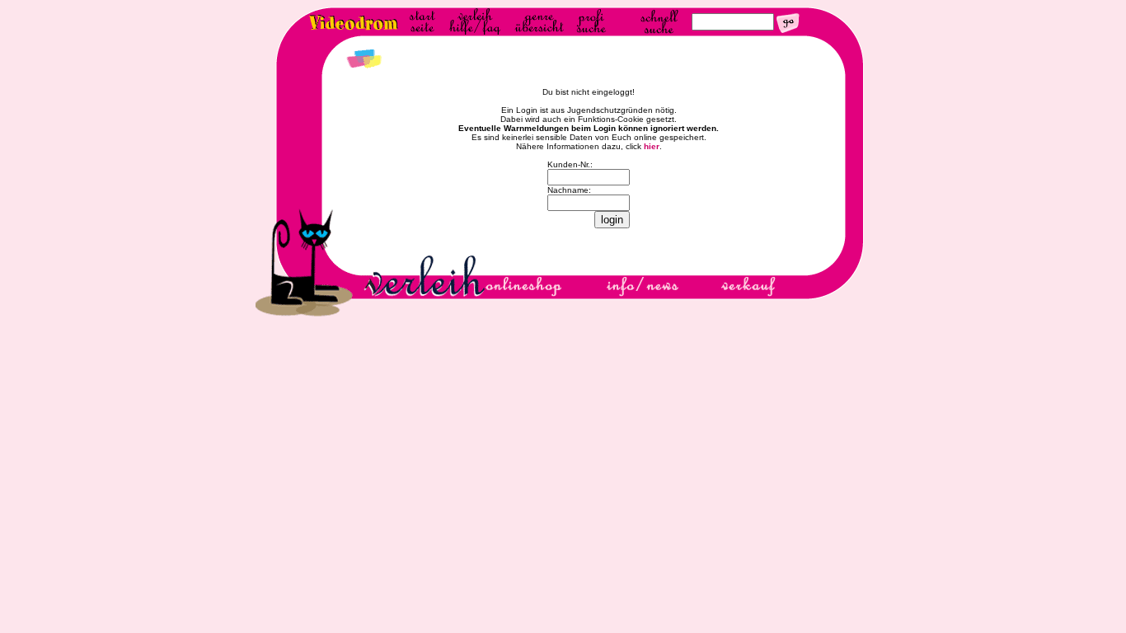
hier (651, 146)
